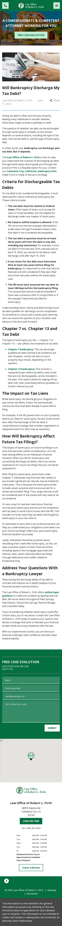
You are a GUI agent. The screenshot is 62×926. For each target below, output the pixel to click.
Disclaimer (32, 893)
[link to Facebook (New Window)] (6, 881)
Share (56, 100)
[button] (31, 756)
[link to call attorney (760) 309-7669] (5, 5)
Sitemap (51, 890)
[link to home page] (31, 5)
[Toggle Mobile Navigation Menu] (56, 5)
